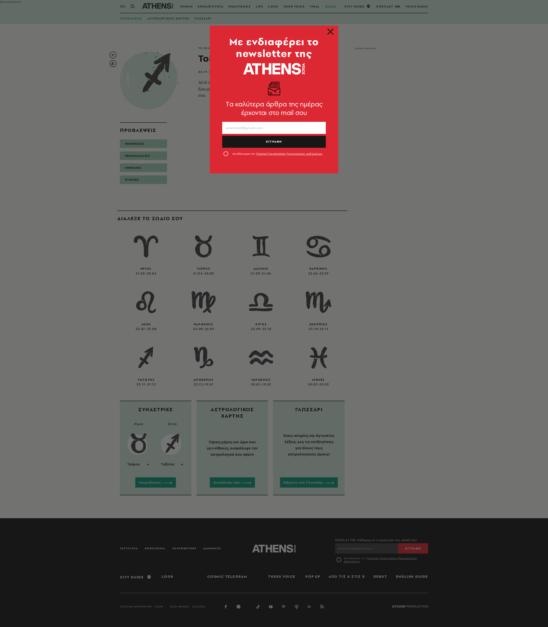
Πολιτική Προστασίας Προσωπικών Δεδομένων (289, 154)
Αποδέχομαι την (277, 153)
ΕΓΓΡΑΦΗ (274, 141)
